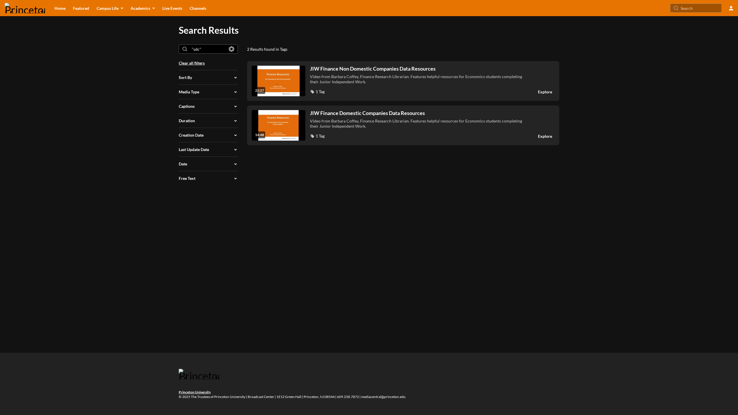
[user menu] (731, 8)
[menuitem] (60, 8)
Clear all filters (192, 63)
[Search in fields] (231, 49)
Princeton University (195, 392)
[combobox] (208, 49)
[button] (317, 91)
